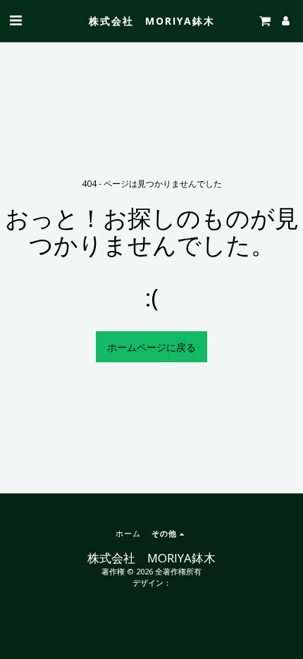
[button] (15, 20)
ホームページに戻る (151, 347)
